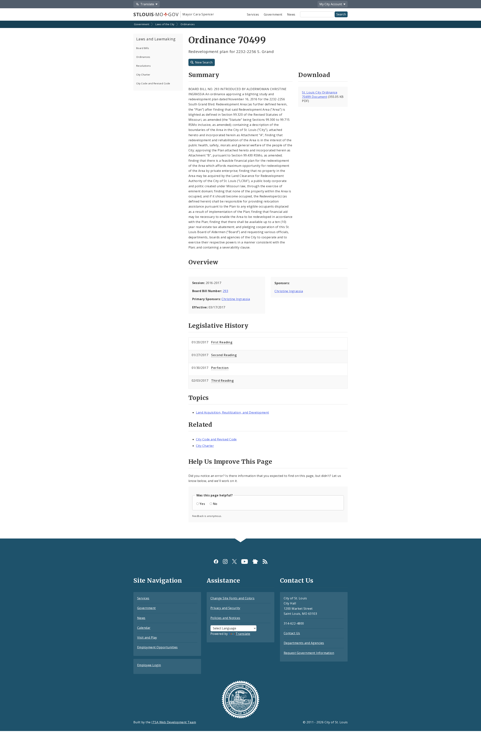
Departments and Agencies (304, 643)
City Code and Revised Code (153, 83)
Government (273, 14)
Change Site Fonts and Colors (232, 598)
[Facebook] (216, 561)
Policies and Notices (225, 618)
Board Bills (142, 48)
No (215, 504)
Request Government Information (309, 653)
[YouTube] (244, 561)
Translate (243, 634)
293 (225, 291)
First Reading (221, 342)
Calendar (144, 628)
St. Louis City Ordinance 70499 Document (319, 94)
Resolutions (143, 65)
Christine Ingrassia (236, 299)
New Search (204, 62)
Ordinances (188, 24)
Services (253, 14)
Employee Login (149, 665)
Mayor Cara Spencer (198, 14)
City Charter (143, 74)
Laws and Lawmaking (155, 39)
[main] (240, 280)
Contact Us (292, 633)
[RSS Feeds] (265, 561)
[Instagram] (225, 561)
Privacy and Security (225, 608)
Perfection (219, 368)
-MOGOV (155, 14)
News (291, 14)
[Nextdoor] (255, 561)
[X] (234, 561)
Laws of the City (164, 24)
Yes (202, 504)
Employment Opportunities (157, 647)
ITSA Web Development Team (173, 722)
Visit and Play (147, 637)
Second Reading (224, 355)
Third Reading (222, 380)
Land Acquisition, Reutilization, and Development (232, 412)
